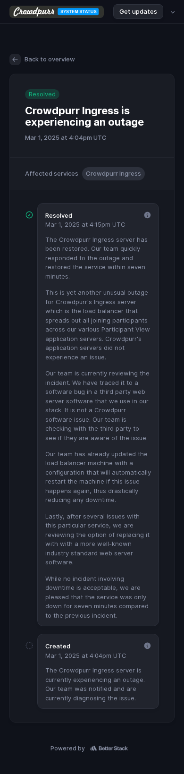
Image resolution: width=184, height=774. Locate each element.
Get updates (138, 11)
